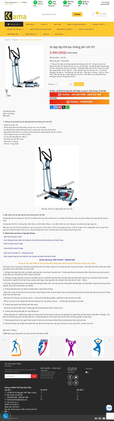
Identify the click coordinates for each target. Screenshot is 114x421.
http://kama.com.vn (12, 402)
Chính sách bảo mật (47, 378)
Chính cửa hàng (8, 113)
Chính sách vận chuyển (48, 374)
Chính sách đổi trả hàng (48, 372)
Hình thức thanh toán (47, 376)
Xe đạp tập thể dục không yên (33, 122)
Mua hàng (78, 84)
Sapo (16, 418)
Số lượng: (51, 84)
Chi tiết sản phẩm (9, 111)
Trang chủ (7, 40)
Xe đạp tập (15, 40)
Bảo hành (6, 116)
